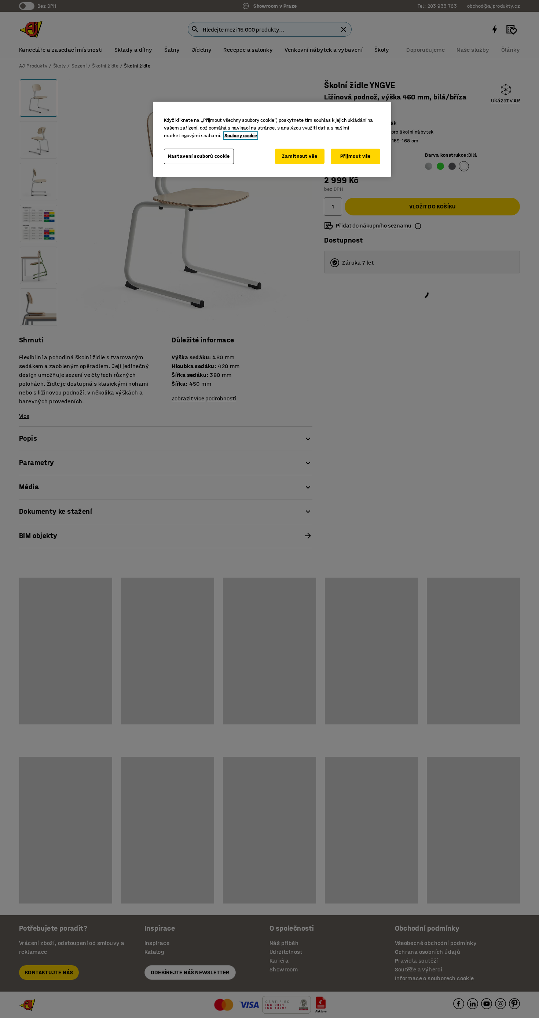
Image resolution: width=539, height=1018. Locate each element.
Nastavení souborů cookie (199, 156)
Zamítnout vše (299, 156)
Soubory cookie (240, 135)
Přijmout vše (355, 156)
